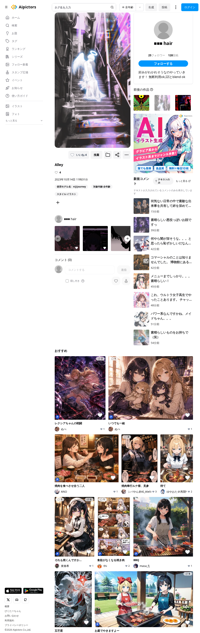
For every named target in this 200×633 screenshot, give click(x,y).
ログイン (189, 7)
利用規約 (9, 620)
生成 (151, 7)
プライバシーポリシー (16, 625)
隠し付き (75, 280)
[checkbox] (67, 280)
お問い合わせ (12, 615)
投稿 (164, 7)
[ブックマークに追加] (108, 155)
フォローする (163, 63)
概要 (7, 606)
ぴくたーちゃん (13, 611)
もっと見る (182, 181)
